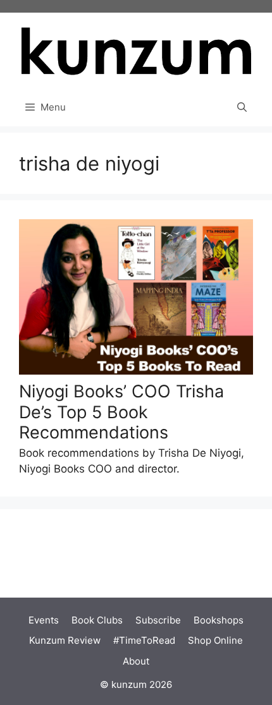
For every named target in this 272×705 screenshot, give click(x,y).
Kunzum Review (65, 640)
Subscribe (158, 620)
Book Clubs (97, 620)
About (136, 661)
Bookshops (219, 620)
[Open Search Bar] (242, 107)
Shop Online (215, 640)
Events (43, 620)
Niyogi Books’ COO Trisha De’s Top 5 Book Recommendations (121, 412)
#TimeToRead (144, 640)
